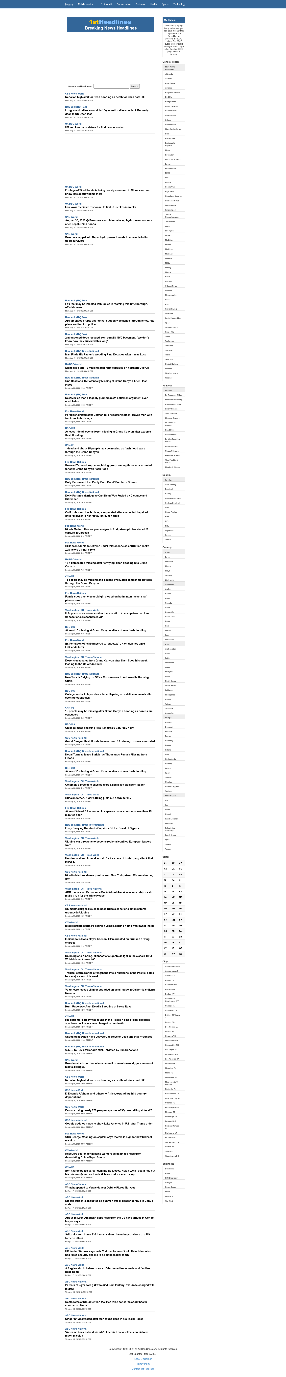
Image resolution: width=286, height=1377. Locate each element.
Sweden (168, 777)
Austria (168, 722)
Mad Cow (169, 240)
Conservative (124, 4)
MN (180, 902)
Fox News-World (74, 411)
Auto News (170, 83)
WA (180, 947)
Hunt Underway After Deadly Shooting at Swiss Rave (98, 1006)
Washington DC (172, 1156)
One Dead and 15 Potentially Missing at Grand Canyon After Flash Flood (106, 382)
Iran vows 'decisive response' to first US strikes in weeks (100, 207)
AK (173, 863)
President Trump (172, 455)
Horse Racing (171, 512)
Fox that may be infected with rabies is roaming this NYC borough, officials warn (106, 305)
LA (165, 897)
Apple (167, 1173)
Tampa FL (169, 1151)
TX (173, 942)
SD (180, 936)
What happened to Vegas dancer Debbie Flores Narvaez (100, 1187)
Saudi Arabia (170, 835)
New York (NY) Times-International (84, 751)
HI (180, 880)
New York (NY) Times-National (82, 351)
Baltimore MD (171, 984)
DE (180, 874)
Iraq (166, 805)
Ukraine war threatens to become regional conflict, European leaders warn (108, 843)
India (167, 658)
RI (165, 936)
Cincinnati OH (171, 1010)
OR (173, 931)
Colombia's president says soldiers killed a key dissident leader (105, 784)
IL (172, 885)
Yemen (168, 849)
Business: (169, 1168)
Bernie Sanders (171, 446)
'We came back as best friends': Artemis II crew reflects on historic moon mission (106, 1333)
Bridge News (170, 101)
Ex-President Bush (173, 404)
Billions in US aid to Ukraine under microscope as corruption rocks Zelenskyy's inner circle (107, 547)
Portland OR (170, 1121)
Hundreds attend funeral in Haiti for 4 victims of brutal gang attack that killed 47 (109, 860)
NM (173, 919)
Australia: (169, 713)
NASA (167, 276)
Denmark (169, 727)
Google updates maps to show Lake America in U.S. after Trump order (109, 1123)
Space (167, 322)
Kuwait (168, 814)
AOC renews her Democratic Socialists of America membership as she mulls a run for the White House (109, 893)
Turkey (168, 844)
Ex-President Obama (170, 424)
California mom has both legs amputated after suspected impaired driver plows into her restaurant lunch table (106, 514)
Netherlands (170, 759)
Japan (167, 667)
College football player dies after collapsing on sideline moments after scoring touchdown (108, 695)
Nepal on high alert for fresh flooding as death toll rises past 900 (105, 97)
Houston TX (170, 1036)
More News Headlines (170, 68)
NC (165, 925)
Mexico (168, 630)
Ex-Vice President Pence (172, 440)
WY (180, 953)
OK (165, 931)
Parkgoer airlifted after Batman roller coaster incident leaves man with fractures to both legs (108, 416)
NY (180, 919)
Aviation (168, 88)
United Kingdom (172, 786)
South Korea (170, 685)
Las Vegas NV (171, 1049)
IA (165, 891)
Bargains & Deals (172, 92)
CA (173, 868)
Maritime (169, 249)
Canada (168, 603)
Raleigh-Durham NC (172, 1127)
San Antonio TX (172, 1142)
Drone (167, 133)
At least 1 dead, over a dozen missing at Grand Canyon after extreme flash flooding (108, 433)
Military (168, 263)
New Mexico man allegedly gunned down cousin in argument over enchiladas (106, 399)
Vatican (168, 791)
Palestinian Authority (170, 829)
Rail (166, 304)
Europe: (168, 717)
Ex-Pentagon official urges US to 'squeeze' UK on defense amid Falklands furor (105, 645)
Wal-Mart (169, 1201)
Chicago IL (170, 1005)
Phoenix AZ (170, 1112)
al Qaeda (169, 74)
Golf (167, 507)
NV (173, 914)
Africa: (168, 552)
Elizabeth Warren (172, 467)
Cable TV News (171, 106)
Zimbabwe (169, 580)
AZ (180, 863)
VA (173, 947)
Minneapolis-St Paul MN (171, 1083)
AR (165, 868)
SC (173, 936)
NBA (167, 516)
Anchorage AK (171, 971)
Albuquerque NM (172, 966)
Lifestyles (169, 230)
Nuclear (168, 281)
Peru (167, 635)
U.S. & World (105, 4)
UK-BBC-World (73, 123)
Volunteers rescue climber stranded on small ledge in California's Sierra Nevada (110, 991)
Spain (167, 773)
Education (169, 155)
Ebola (167, 150)
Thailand (169, 708)
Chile (167, 607)
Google (168, 1182)
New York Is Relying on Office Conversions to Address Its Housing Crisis (107, 679)
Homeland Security (173, 196)
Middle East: (170, 795)
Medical (168, 258)
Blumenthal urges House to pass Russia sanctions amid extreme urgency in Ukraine (105, 910)
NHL (167, 526)
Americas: (169, 584)
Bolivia (168, 593)
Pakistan (169, 690)
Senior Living (171, 309)
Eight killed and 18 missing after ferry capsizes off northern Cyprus (107, 368)
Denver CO (170, 1022)
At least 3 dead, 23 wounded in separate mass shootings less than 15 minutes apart (108, 813)
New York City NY (172, 1098)
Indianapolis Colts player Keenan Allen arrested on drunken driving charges (107, 940)
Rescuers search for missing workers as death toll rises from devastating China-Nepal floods (103, 1155)
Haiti (167, 626)
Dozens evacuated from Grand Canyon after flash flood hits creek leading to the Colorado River (106, 662)
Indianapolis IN (171, 1040)
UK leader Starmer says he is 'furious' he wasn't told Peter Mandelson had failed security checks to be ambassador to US (108, 1253)
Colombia (169, 612)
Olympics (169, 530)
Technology (179, 4)
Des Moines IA (171, 1027)
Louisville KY (171, 1063)
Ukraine (168, 782)
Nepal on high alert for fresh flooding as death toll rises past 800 (105, 1080)
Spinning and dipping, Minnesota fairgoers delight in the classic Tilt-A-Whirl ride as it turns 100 (109, 957)
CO (180, 868)
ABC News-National (76, 1184)
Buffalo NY (169, 994)
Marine (168, 244)
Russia (168, 699)
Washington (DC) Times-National (83, 657)
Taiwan (168, 704)
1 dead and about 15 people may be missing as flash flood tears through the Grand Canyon (105, 450)
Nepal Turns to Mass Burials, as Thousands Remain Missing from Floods (106, 756)
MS (165, 908)
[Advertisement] (110, 57)
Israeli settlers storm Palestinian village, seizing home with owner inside (109, 926)
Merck (167, 1191)
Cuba (167, 621)
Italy (167, 754)
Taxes (167, 336)
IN (180, 885)
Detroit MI (169, 1031)
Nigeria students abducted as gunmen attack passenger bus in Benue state (109, 1202)
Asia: (167, 644)
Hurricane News (172, 200)
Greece (168, 745)
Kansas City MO (172, 1045)
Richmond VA (171, 1133)
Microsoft (169, 1196)
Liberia (168, 566)
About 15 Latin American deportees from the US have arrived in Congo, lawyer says (109, 1219)
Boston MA (170, 989)
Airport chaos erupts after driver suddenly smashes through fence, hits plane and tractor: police (109, 322)
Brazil (167, 598)
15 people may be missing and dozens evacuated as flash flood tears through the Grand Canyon (108, 581)
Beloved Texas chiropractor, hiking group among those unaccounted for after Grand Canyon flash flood (108, 467)
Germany (169, 740)
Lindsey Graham (172, 418)
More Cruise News (173, 129)
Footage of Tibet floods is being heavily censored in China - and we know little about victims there (107, 191)
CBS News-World (74, 93)
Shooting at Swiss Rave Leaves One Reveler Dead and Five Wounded (108, 1036)
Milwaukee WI (171, 1077)
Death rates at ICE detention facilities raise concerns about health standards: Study (106, 1303)
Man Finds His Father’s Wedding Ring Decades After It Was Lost (105, 354)
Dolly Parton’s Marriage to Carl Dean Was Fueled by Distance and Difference (106, 497)
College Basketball (173, 498)
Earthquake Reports (170, 144)
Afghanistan (170, 649)
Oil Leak (168, 290)
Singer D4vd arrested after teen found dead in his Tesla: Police (104, 1319)
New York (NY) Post (76, 106)
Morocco (169, 561)
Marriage (169, 253)
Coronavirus (170, 115)
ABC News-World (74, 1197)
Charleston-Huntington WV (172, 999)
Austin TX (169, 980)
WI (165, 953)
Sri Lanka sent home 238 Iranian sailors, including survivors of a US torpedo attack (107, 1236)
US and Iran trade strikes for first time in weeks (94, 127)
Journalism (170, 221)
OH (180, 925)
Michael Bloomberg (173, 399)
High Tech (169, 191)
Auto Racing (170, 484)
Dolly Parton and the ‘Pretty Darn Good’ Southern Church (101, 482)
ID (165, 885)
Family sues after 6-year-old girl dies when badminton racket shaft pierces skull (106, 598)
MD (180, 897)
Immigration (170, 205)
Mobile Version (86, 4)
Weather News (171, 373)
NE (165, 914)
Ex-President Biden (173, 395)
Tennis (168, 539)
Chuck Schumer (172, 451)
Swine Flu (169, 332)
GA (173, 880)
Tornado (168, 350)
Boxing (168, 493)
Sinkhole (169, 313)
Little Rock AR (171, 1054)
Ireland (168, 750)
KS (173, 891)
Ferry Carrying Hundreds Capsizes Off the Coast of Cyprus (102, 828)
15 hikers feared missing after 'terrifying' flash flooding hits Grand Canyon (106, 564)
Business (140, 4)
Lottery (168, 235)
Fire (166, 177)
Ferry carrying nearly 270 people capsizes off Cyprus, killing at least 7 (108, 1110)
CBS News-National (76, 737)
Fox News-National (76, 462)
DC (173, 874)
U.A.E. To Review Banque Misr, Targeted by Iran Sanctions (101, 1050)
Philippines (170, 694)
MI (173, 902)
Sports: (168, 480)
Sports (165, 4)
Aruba (167, 589)
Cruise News (170, 124)
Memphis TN (170, 1068)
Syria (167, 839)
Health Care (170, 187)
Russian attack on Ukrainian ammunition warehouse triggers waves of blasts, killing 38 (109, 1065)
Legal (167, 226)
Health (153, 4)
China (167, 653)
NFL (167, 521)
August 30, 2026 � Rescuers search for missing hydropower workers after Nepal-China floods (108, 222)
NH (180, 914)
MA (165, 902)
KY (180, 891)
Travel (167, 354)
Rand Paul (169, 430)
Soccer (168, 535)
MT (180, 908)
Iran (166, 800)
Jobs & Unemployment (172, 215)
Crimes (168, 120)
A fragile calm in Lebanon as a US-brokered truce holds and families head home (107, 1270)
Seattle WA (169, 1146)
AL (165, 863)
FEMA (167, 173)
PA (180, 931)
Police (167, 299)
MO (173, 908)
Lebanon (169, 823)
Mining (168, 267)
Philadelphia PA (172, 1107)
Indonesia (169, 662)
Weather (168, 377)
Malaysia (169, 671)
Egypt (167, 557)
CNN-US (69, 445)
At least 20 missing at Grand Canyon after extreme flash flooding (105, 771)
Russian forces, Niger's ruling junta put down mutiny (98, 798)
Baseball (169, 489)
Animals (168, 78)
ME (173, 897)
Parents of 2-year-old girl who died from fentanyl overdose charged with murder (110, 1286)
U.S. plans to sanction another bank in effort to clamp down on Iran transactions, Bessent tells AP (107, 615)
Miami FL (169, 1072)
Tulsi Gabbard (171, 413)
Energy (168, 164)
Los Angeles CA (172, 1059)
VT (165, 947)
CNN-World (71, 217)
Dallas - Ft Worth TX (172, 1016)
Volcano (168, 368)
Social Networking (173, 318)
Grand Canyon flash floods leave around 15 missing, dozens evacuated (110, 741)
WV (173, 953)
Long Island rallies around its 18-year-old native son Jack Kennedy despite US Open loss (107, 112)
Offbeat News (171, 286)
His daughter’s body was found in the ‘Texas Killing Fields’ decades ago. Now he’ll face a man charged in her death (107, 1021)
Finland (168, 731)
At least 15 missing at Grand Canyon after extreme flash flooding (105, 630)
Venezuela (169, 639)
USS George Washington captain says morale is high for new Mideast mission (108, 1138)
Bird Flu (168, 97)
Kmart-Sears (170, 1187)
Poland (168, 768)
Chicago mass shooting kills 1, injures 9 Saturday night (99, 728)
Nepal (167, 676)
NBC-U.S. (70, 428)
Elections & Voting (173, 159)
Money (168, 272)
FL (165, 880)
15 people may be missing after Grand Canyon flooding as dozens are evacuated (109, 712)
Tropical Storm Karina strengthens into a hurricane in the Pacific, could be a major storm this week (109, 974)
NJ (165, 919)
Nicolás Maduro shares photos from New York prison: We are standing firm (109, 876)
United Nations (171, 364)
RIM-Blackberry (171, 1178)
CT (165, 874)
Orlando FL (170, 1102)
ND (173, 925)
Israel (167, 809)
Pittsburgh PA (171, 1116)
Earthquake (170, 138)
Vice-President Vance (171, 461)
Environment (170, 168)
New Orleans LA (172, 1093)
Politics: (168, 390)
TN (165, 942)
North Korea (170, 681)
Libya (167, 570)
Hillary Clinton (171, 408)
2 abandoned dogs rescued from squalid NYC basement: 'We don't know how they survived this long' (107, 339)
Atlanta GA (170, 975)
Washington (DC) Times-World (82, 610)
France (168, 736)
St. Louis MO (170, 1137)
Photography (171, 295)
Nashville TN (170, 1089)
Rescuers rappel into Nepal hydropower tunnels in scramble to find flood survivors (107, 239)
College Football (172, 503)
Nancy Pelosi (170, 434)
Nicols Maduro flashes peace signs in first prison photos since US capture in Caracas (106, 530)
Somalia (168, 575)
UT (180, 942)
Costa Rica (170, 616)
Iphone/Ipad (170, 210)
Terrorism (169, 345)
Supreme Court (171, 327)
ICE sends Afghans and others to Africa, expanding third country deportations (106, 1095)
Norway (168, 763)
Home (69, 4)
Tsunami (169, 359)
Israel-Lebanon (171, 818)
